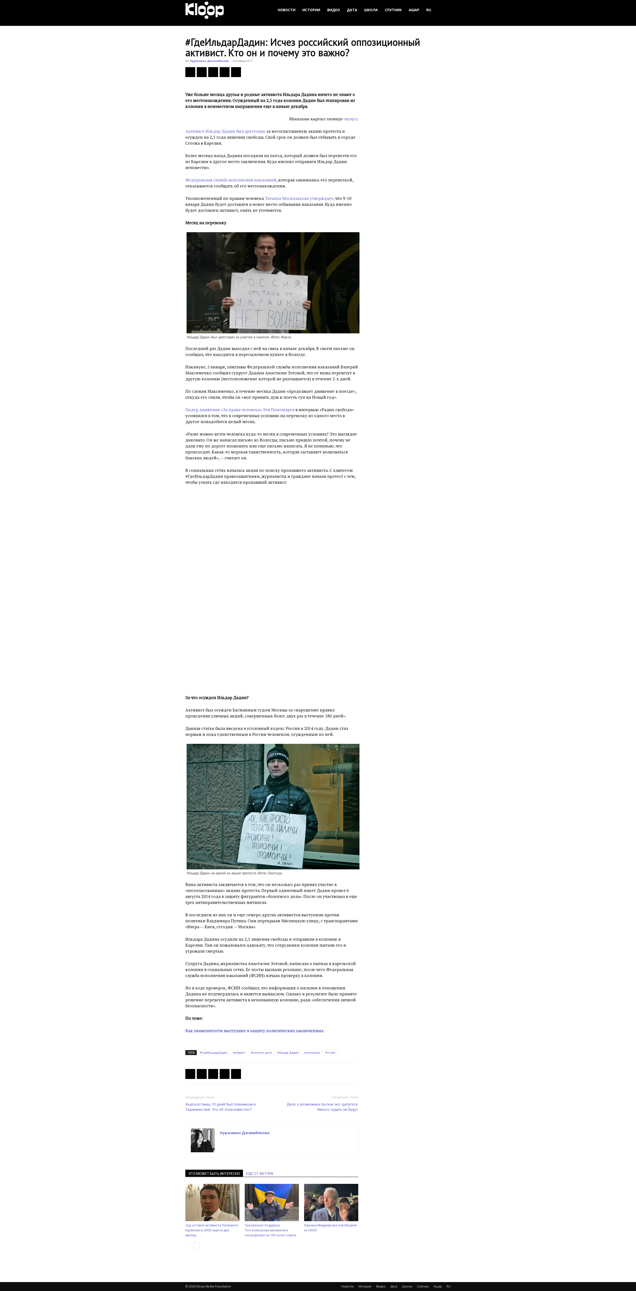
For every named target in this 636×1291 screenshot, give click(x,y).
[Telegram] (225, 72)
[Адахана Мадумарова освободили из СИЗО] (331, 1202)
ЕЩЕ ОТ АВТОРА (259, 1174)
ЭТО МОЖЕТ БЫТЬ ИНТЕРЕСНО (214, 1174)
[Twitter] (202, 72)
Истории (311, 9)
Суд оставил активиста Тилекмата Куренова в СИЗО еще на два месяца (211, 1230)
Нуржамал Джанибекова (209, 61)
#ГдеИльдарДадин (213, 1052)
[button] (445, 10)
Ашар (414, 9)
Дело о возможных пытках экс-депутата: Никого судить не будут (322, 1107)
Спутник (393, 9)
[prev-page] (188, 1245)
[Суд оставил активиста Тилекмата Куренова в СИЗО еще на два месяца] (212, 1202)
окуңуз (350, 119)
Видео (333, 9)
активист (239, 1052)
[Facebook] (190, 72)
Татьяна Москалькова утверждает (299, 198)
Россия (330, 1052)
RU (428, 9)
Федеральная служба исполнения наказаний (230, 180)
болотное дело (261, 1052)
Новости (286, 9)
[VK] (213, 72)
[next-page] (196, 1245)
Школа (371, 9)
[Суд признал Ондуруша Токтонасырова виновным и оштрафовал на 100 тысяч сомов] (272, 1202)
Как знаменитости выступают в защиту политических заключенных (254, 1030)
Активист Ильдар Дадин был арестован (225, 131)
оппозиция (312, 1052)
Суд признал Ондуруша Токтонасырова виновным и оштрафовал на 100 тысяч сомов (270, 1230)
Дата (352, 9)
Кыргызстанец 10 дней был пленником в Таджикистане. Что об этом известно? (220, 1107)
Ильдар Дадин (288, 1052)
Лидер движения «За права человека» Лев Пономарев (240, 409)
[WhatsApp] (236, 72)
